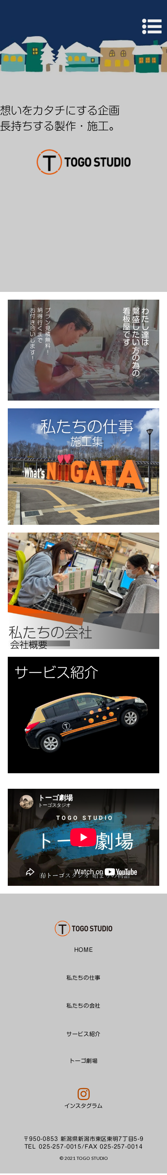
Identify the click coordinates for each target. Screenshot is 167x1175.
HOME (83, 950)
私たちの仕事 (83, 978)
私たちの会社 (83, 1006)
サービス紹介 (83, 1034)
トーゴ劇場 (83, 1061)
